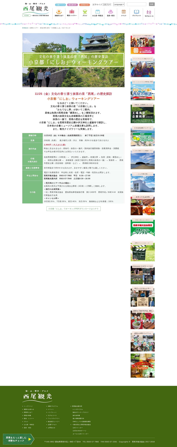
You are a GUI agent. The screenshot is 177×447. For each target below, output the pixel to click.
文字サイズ (97, 4)
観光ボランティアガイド (79, 412)
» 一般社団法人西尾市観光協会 (80, 424)
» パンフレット (51, 412)
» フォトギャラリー (53, 418)
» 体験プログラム (52, 406)
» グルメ (25, 421)
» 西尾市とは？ (27, 412)
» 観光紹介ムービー (53, 421)
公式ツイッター (76, 427)
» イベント (50, 409)
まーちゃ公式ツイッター (79, 434)
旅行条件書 (75, 415)
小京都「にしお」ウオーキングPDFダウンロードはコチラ (73, 209)
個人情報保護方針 (77, 418)
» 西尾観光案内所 (76, 406)
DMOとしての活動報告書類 (80, 421)
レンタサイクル (76, 409)
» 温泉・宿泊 (26, 427)
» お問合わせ (50, 427)
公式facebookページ (78, 430)
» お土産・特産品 (28, 424)
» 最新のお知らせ (28, 409)
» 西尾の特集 (26, 415)
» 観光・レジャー (28, 418)
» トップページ (27, 406)
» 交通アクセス (51, 424)
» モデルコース (51, 415)
